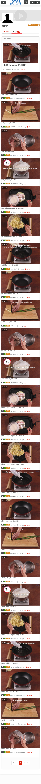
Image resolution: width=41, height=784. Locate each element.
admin (22, 69)
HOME (7, 32)
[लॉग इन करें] (37, 2)
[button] (34, 25)
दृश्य (17, 32)
